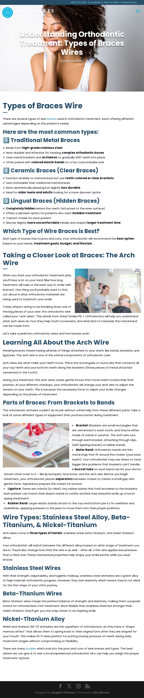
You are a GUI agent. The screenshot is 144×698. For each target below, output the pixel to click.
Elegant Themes (63, 692)
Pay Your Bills (111, 2)
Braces (79, 61)
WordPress (101, 692)
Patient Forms (129, 2)
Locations (95, 2)
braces (52, 119)
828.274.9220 (79, 2)
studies (31, 648)
